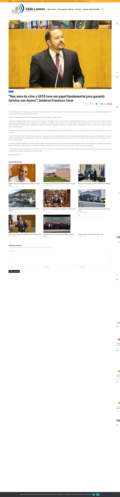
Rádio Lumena (35, 9)
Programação (62, 9)
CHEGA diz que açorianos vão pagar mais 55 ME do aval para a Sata (25, 234)
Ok (93, 494)
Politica (11, 91)
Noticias (71, 9)
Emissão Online (94, 9)
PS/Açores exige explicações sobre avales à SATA (90, 234)
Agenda (85, 9)
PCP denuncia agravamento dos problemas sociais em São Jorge (59, 183)
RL (13, 104)
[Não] (118, 494)
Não (98, 494)
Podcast (78, 9)
